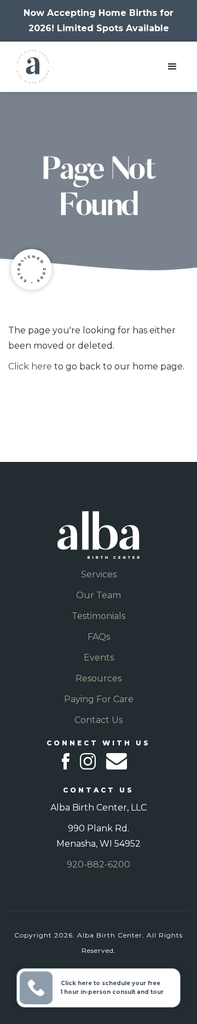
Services (99, 574)
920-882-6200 (98, 864)
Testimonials (98, 616)
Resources (98, 678)
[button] (172, 66)
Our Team (98, 595)
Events (99, 657)
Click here (30, 366)
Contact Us (98, 720)
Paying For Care (99, 699)
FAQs (99, 637)
